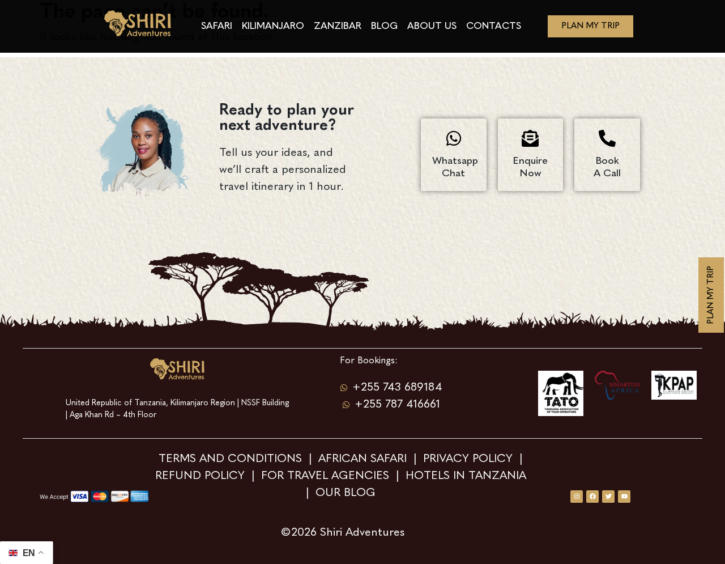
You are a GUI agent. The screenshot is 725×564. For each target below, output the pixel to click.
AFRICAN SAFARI (364, 459)
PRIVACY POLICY (468, 459)
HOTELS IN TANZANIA (468, 476)
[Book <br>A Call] (607, 138)
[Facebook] (592, 496)
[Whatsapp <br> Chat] (453, 138)
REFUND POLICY (200, 476)
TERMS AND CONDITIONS (232, 459)
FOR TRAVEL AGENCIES (325, 476)
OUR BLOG (345, 493)
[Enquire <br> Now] (530, 138)
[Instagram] (576, 496)
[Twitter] (608, 496)
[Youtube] (624, 496)
